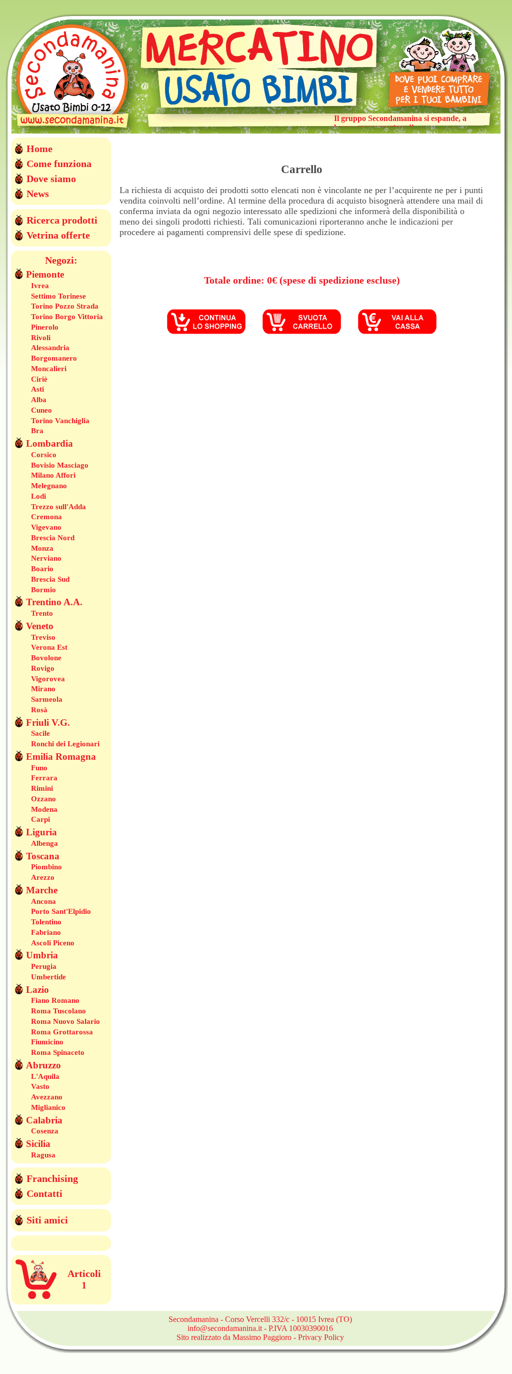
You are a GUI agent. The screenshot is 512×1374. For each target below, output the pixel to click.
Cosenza (44, 1131)
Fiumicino (47, 1042)
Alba (38, 400)
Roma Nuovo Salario (65, 1021)
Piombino (46, 867)
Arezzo (42, 877)
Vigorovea (48, 679)
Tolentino (46, 922)
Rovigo (42, 668)
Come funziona (59, 163)
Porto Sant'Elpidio (61, 911)
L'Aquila (45, 1076)
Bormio (43, 590)
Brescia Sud (50, 579)
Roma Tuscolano (58, 1011)
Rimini (42, 788)
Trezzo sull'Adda (58, 507)
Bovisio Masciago (59, 465)
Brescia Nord (52, 538)
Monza (42, 548)
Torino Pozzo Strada (64, 306)
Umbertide (48, 977)
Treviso (43, 637)
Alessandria (50, 348)
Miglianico (48, 1107)
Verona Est (49, 647)
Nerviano (46, 558)
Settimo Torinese (58, 296)
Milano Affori (53, 475)
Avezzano (46, 1097)
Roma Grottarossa (62, 1032)
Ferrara (44, 778)
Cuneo (41, 410)
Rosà (39, 710)
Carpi (40, 819)
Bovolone (46, 658)
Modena (44, 809)
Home (39, 148)
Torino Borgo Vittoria (67, 317)
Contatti (44, 1193)
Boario (42, 569)
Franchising (52, 1178)
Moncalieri (48, 369)
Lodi (38, 496)
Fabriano (46, 932)
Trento (42, 613)
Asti (37, 389)
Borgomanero (54, 358)
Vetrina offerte (58, 235)
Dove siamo (51, 178)
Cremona (46, 517)
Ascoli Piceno (52, 943)
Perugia (43, 966)
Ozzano (43, 799)
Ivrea (40, 286)
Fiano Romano (55, 1000)
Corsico (43, 455)
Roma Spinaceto (57, 1052)
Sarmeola (46, 699)
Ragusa (43, 1155)
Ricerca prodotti (62, 220)
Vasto (40, 1086)
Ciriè (39, 379)
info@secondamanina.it (225, 1328)
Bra (37, 431)
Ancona (43, 901)
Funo (39, 768)
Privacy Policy (321, 1337)
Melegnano (49, 486)
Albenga (44, 843)
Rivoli (40, 338)
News (37, 193)
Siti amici (47, 1219)
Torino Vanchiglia (60, 421)
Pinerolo (44, 327)
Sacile (40, 733)
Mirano (43, 689)
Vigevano (46, 527)
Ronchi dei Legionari (65, 744)
